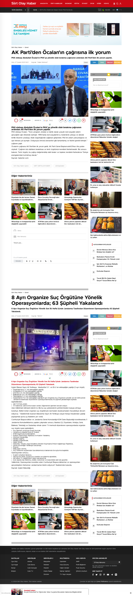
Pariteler (46, 565)
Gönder (18, 261)
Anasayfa (44, 3)
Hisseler (46, 568)
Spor (92, 3)
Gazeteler (63, 561)
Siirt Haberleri (56, 3)
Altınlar (29, 561)
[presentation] (25, 10)
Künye (106, 3)
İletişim (13, 571)
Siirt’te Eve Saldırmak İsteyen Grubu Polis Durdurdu (54, 10)
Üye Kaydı (14, 565)
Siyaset (85, 3)
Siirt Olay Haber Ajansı (21, 166)
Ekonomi (68, 3)
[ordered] (37, 261)
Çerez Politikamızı (102, 581)
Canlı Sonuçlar (32, 568)
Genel (26, 47)
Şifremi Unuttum (81, 571)
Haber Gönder (64, 568)
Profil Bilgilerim (81, 565)
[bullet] (40, 261)
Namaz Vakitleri (65, 571)
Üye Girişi (14, 561)
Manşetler (47, 561)
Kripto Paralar (48, 571)
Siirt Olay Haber (16, 47)
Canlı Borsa (31, 565)
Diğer (99, 3)
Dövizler (46, 574)
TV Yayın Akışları (65, 574)
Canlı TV (30, 571)
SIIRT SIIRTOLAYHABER (42, 166)
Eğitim (76, 3)
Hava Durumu (64, 565)
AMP (77, 561)
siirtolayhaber (59, 166)
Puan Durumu (80, 568)
